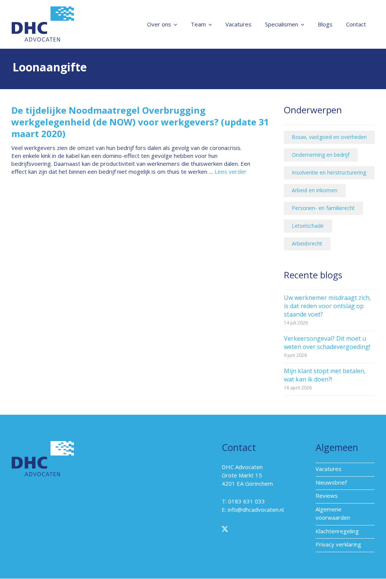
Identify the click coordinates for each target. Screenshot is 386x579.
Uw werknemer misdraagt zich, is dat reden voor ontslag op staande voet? (327, 305)
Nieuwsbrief (331, 482)
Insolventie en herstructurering (329, 172)
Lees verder (230, 171)
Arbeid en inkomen (314, 190)
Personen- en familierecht (323, 208)
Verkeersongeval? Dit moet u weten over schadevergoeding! (327, 342)
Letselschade (308, 225)
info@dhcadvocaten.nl (256, 509)
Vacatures (329, 468)
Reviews (327, 495)
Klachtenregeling (337, 531)
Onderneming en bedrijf (320, 154)
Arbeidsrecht (307, 243)
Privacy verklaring (338, 544)
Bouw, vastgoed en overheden (329, 137)
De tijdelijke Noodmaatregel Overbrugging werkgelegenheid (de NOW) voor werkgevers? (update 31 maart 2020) (140, 122)
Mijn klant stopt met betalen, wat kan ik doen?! (325, 375)
